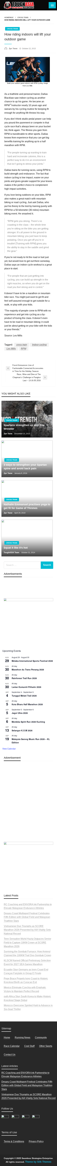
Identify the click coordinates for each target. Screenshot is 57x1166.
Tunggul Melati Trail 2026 (24, 695)
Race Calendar (12, 1046)
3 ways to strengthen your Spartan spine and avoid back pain (25, 466)
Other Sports (45, 1046)
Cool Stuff (29, 1046)
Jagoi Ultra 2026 (20, 712)
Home (7, 1037)
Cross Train (22, 17)
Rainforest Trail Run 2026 (24, 678)
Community (41, 1037)
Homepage (8, 17)
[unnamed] (28, 622)
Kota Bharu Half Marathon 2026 (27, 704)
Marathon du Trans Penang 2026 (28, 669)
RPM (23, 348)
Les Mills (11, 348)
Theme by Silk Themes (38, 1161)
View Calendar (9, 748)
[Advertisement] (28, 808)
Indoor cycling (39, 344)
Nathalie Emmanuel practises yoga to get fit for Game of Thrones (27, 506)
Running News (22, 1037)
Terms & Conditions (14, 1141)
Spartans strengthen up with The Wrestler (24, 427)
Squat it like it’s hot (16, 547)
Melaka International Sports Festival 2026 (32, 660)
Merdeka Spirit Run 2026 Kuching (28, 721)
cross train (21, 344)
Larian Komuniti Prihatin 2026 (26, 687)
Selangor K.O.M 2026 (22, 730)
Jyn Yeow (13, 48)
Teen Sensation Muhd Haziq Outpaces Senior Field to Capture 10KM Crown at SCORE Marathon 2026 (27, 942)
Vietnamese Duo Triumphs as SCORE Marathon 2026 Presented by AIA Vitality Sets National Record (27, 930)
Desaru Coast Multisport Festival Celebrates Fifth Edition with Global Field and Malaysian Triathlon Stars (27, 917)
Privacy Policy (36, 1141)
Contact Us (9, 1054)
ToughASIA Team (12, 552)
